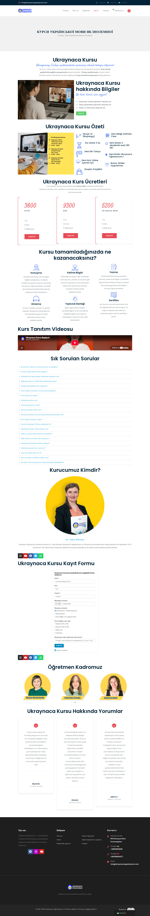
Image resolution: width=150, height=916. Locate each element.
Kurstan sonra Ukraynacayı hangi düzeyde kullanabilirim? (42, 462)
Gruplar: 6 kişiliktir (93, 169)
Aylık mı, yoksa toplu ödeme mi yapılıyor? (36, 434)
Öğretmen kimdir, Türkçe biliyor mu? (34, 429)
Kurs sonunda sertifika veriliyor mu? (35, 458)
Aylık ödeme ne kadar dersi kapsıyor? (35, 439)
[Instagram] (20, 555)
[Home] (25, 11)
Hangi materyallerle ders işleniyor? (34, 386)
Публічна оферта (71, 909)
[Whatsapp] (40, 555)
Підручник (86, 10)
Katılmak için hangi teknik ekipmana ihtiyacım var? (40, 376)
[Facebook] (30, 555)
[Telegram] (35, 555)
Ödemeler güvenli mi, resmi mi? (33, 448)
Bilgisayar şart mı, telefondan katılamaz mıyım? (39, 381)
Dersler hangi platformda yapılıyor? (34, 372)
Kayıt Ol (32, 236)
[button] (81, 113)
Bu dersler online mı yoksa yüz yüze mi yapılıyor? (39, 367)
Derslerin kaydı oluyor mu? (31, 410)
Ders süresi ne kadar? (29, 396)
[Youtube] (25, 555)
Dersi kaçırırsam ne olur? (30, 405)
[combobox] (58, 603)
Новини (106, 10)
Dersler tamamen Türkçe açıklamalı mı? (36, 424)
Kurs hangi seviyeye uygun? (31, 419)
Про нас (75, 10)
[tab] (75, 367)
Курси (96, 10)
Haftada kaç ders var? (29, 400)
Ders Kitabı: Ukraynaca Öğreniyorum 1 (120, 155)
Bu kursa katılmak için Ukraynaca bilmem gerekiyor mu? (42, 415)
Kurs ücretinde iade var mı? (31, 453)
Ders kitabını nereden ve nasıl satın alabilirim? (38, 391)
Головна (65, 10)
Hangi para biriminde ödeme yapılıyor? (35, 443)
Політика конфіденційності (87, 909)
